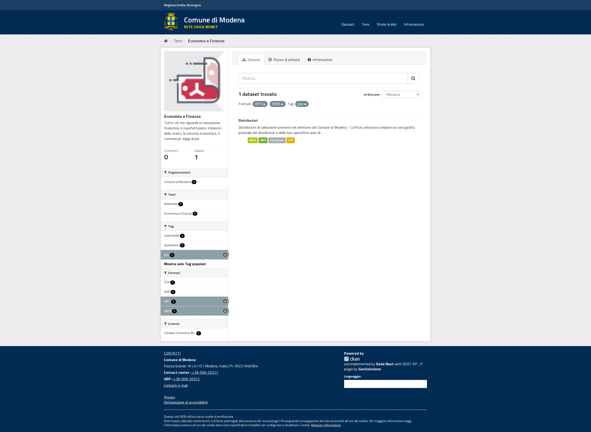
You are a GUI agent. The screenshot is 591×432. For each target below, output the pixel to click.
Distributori (248, 120)
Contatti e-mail (176, 385)
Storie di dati (387, 24)
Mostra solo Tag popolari (185, 264)
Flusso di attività (286, 59)
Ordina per (372, 94)
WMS (252, 140)
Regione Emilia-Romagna (182, 5)
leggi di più (191, 138)
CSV (290, 140)
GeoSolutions (370, 369)
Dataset (347, 24)
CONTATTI (172, 353)
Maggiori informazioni (326, 425)
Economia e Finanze (206, 41)
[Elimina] (264, 104)
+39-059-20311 (204, 372)
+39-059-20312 (186, 379)
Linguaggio (352, 376)
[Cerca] (413, 78)
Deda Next (385, 364)
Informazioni (414, 24)
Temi (365, 24)
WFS (263, 140)
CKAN (352, 358)
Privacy (169, 397)
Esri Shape (277, 140)
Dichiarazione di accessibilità (186, 402)
